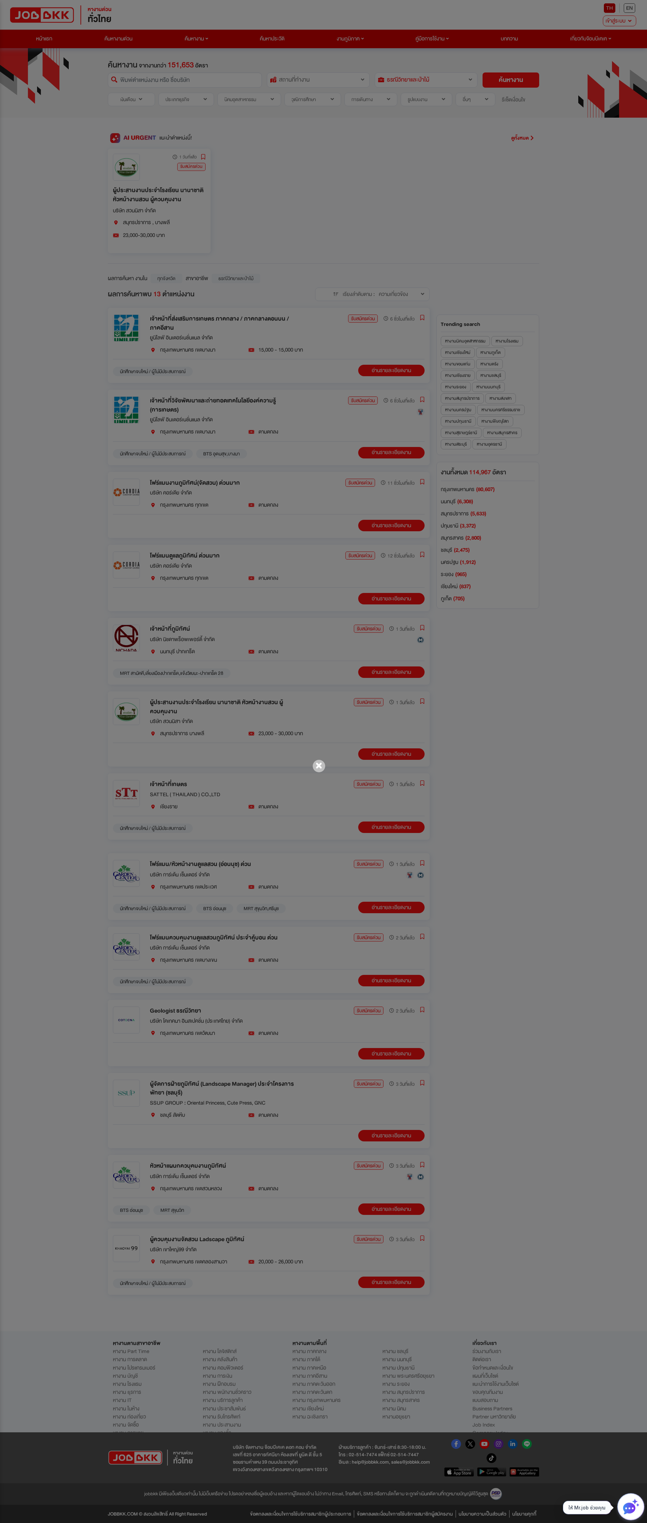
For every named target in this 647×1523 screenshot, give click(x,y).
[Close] (319, 766)
